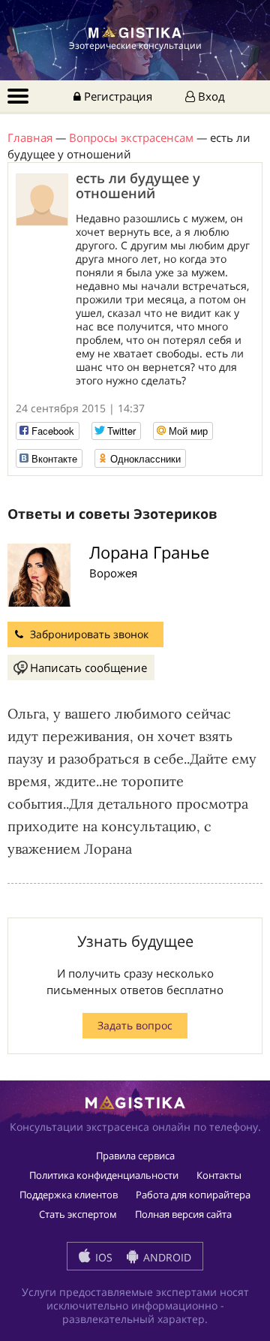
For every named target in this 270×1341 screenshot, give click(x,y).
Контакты (219, 1175)
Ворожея (113, 572)
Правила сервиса (135, 1155)
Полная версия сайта (183, 1214)
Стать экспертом (78, 1214)
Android (165, 1257)
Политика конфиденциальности (103, 1175)
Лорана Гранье (149, 552)
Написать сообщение (88, 667)
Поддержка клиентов (69, 1194)
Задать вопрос (135, 1025)
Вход (210, 96)
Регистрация (116, 96)
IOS (102, 1257)
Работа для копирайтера (193, 1194)
